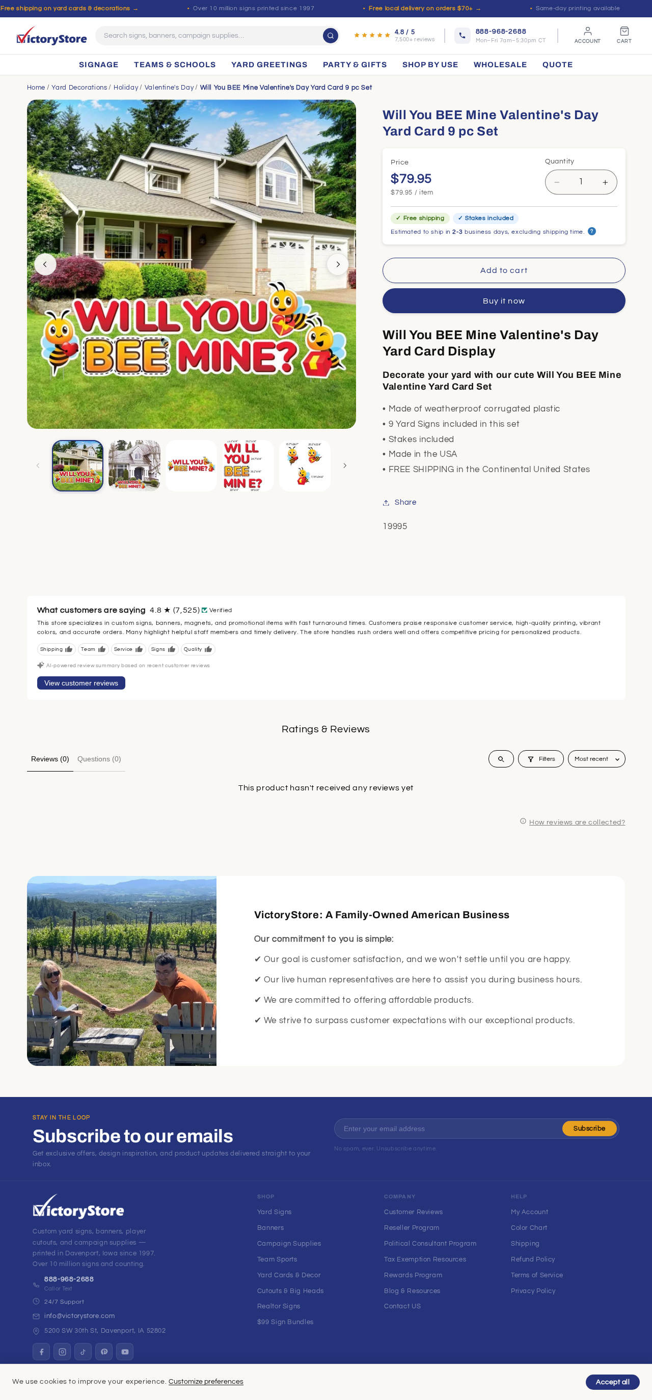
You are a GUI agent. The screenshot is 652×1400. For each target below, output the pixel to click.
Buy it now (504, 301)
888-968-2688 (69, 1279)
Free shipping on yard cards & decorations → (70, 8)
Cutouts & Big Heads (290, 1291)
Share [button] (405, 502)
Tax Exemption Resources (425, 1259)
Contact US (402, 1306)
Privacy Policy (533, 1291)
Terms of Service (537, 1275)
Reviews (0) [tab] (50, 759)
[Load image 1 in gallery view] (77, 465)
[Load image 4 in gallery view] (248, 465)
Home (36, 87)
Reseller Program (412, 1227)
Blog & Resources (412, 1291)
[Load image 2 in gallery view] (134, 465)
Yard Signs (274, 1212)
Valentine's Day (169, 87)
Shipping (525, 1243)
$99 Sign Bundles (285, 1322)
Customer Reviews (413, 1212)
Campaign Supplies (289, 1243)
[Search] (330, 35)
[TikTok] (83, 1351)
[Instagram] (62, 1351)
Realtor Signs (279, 1306)
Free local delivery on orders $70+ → (425, 8)
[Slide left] (45, 264)
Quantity (560, 161)
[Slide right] (338, 264)
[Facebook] (41, 1351)
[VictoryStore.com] (51, 35)
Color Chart (529, 1227)
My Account (529, 1212)
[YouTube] (124, 1351)
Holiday (126, 87)
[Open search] (501, 759)
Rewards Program (413, 1275)
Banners (270, 1227)
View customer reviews (81, 683)
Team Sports (277, 1259)
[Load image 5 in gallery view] (305, 465)
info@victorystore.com (79, 1316)
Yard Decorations (79, 87)
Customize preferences (206, 1381)
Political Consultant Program (430, 1243)
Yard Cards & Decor (288, 1275)
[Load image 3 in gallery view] (191, 465)
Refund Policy (533, 1259)
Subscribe (590, 1128)
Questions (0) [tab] (99, 759)
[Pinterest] (104, 1351)
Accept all (613, 1382)
